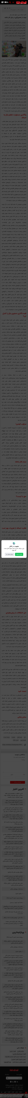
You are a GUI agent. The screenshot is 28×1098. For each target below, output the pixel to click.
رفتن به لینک (19, 554)
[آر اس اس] (8, 2)
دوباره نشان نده (9, 554)
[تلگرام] (2, 2)
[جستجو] (10, 2)
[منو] (13, 2)
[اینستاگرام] (6, 2)
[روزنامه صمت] (21, 2)
